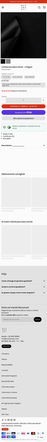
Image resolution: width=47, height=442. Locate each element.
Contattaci (6, 346)
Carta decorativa (8, 387)
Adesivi (4, 409)
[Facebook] (8, 420)
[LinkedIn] (14, 420)
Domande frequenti (9, 376)
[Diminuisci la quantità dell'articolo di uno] (4, 100)
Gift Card (5, 414)
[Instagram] (5, 420)
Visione (4, 359)
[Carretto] (43, 7)
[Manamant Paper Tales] (23, 7)
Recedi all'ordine (8, 381)
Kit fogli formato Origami (11, 403)
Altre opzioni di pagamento (23, 118)
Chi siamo (5, 354)
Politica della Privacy (7, 425)
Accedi (5, 429)
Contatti (5, 370)
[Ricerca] (38, 7)
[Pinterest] (11, 420)
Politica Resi (23, 423)
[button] (6, 91)
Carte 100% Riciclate (9, 398)
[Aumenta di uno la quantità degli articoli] (43, 100)
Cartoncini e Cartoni (9, 392)
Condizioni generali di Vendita (10, 423)
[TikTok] (3, 420)
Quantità (4, 96)
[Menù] (4, 7)
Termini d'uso (18, 425)
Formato (8, 74)
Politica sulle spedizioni (34, 423)
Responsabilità (7, 365)
